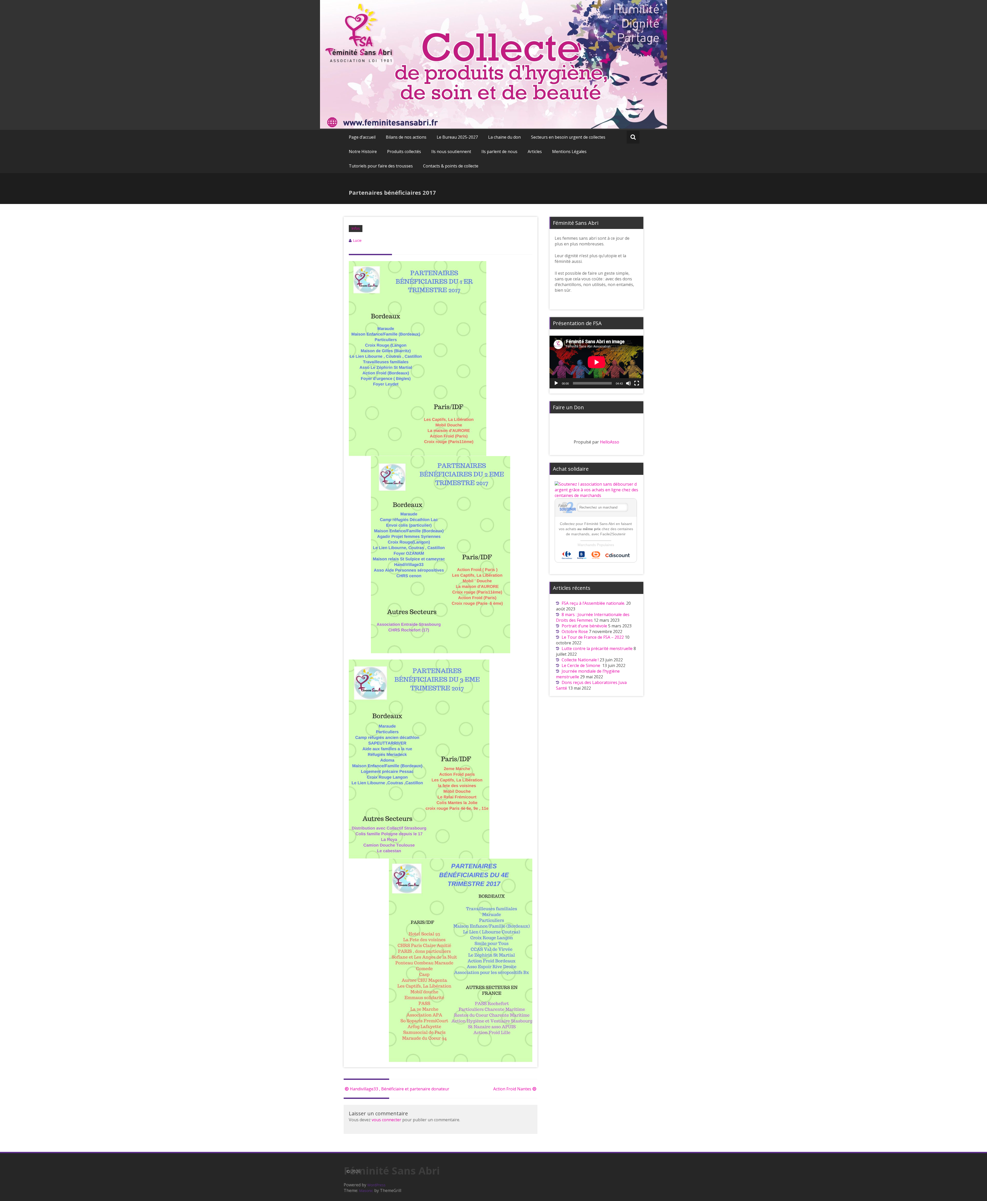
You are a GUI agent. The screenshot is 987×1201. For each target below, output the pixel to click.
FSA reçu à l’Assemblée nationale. (593, 603)
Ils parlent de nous (499, 151)
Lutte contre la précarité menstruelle (597, 648)
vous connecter (386, 1120)
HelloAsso (609, 442)
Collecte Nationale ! (580, 660)
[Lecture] (556, 383)
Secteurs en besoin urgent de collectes (568, 137)
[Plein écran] (636, 383)
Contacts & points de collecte (450, 166)
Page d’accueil (362, 137)
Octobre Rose (575, 631)
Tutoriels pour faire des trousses (381, 166)
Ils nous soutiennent (451, 151)
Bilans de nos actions (406, 137)
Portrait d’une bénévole (584, 626)
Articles (535, 151)
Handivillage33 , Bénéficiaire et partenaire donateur (399, 1089)
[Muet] (628, 383)
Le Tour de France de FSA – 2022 (593, 637)
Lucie (357, 240)
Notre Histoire (363, 151)
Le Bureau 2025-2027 (457, 137)
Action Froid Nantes (512, 1089)
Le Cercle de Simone (581, 665)
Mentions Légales (569, 151)
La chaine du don (504, 137)
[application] (596, 362)
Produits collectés (404, 151)
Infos (355, 228)
